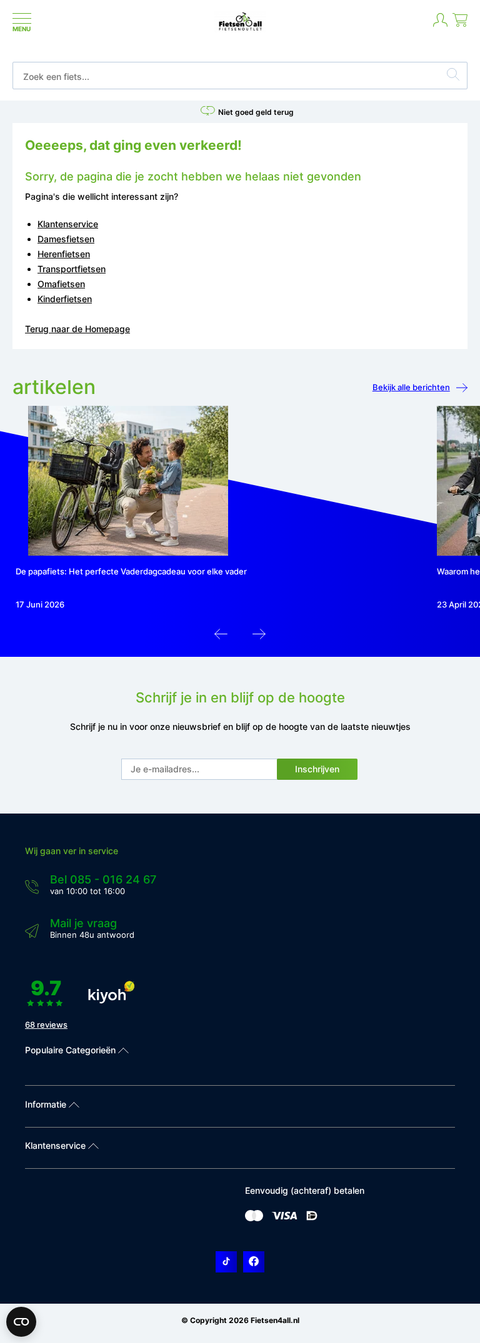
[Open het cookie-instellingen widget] (21, 1322)
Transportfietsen (72, 268)
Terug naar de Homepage (77, 328)
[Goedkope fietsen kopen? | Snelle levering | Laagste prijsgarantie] (240, 29)
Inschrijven (317, 769)
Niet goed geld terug (256, 112)
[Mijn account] (440, 25)
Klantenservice (68, 224)
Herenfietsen (64, 253)
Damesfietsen (66, 239)
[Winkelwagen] (460, 25)
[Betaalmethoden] (254, 1218)
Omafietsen (61, 283)
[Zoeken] (453, 76)
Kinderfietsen (65, 298)
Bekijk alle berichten (411, 387)
